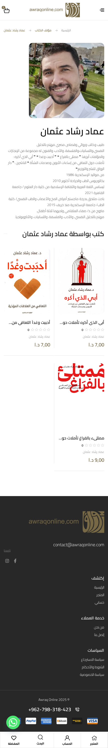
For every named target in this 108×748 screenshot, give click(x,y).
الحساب (67, 743)
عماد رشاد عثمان (93, 336)
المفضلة (14, 743)
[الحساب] (67, 737)
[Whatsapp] (13, 722)
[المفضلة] (13, 737)
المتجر (94, 743)
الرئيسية (66, 30)
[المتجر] (94, 737)
